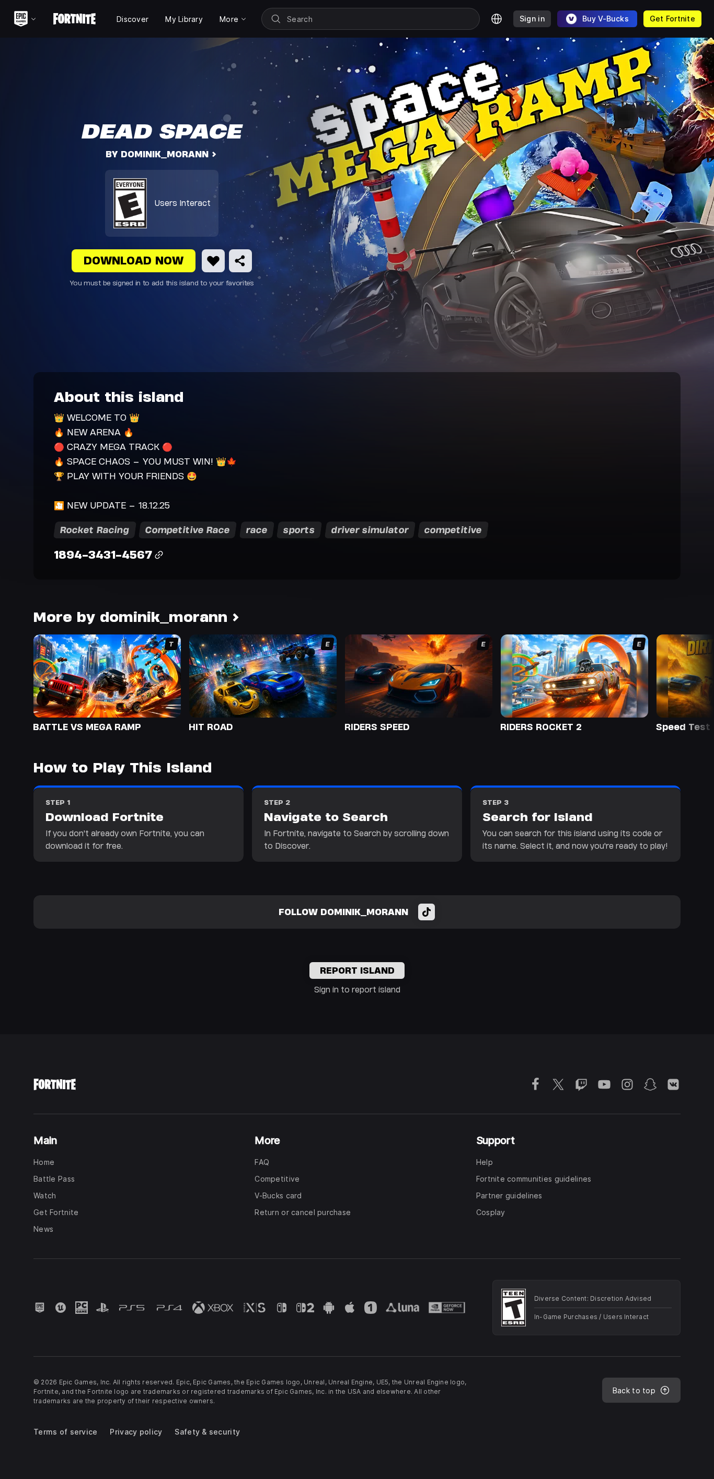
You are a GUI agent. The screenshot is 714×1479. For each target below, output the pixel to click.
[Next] (685, 682)
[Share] (240, 260)
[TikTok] (426, 912)
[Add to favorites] (213, 260)
